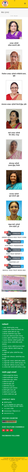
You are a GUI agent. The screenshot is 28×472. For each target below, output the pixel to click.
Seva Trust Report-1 (14, 254)
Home (11, 15)
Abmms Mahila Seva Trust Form (14, 237)
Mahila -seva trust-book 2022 (14, 270)
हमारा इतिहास (14, 464)
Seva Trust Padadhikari (14, 245)
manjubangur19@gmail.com (12, 411)
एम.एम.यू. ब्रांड (14, 467)
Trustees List (14, 262)
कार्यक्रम (14, 469)
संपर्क (14, 471)
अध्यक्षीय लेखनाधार (14, 466)
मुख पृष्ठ (14, 462)
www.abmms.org (9, 413)
